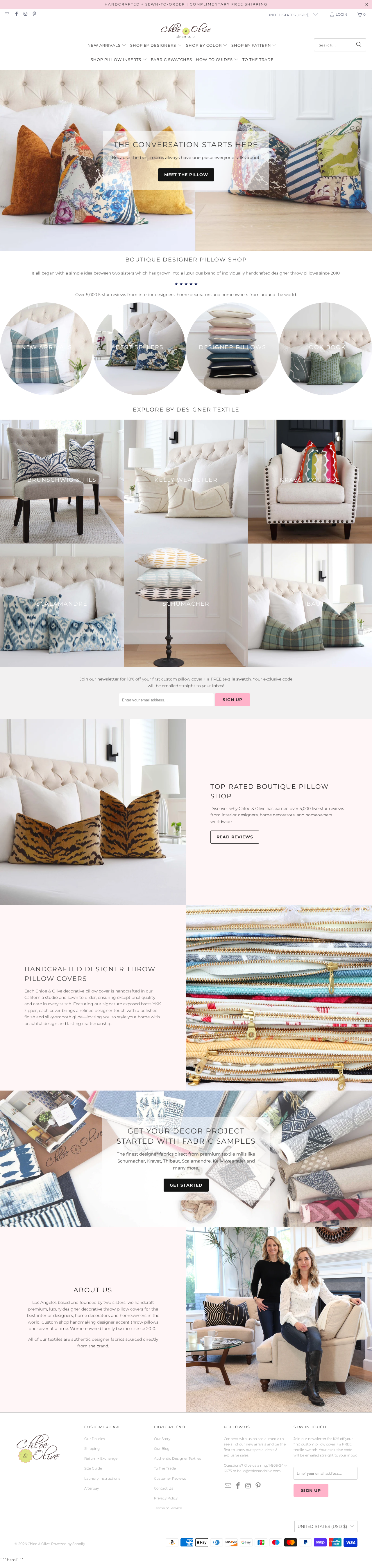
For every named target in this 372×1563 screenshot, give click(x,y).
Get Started (186, 1184)
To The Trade (165, 1468)
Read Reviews (235, 837)
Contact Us (163, 1488)
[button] (106, 46)
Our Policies (94, 1438)
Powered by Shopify (68, 1544)
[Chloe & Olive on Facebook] (15, 14)
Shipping (92, 1448)
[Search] (359, 45)
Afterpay (91, 1488)
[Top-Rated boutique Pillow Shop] (93, 812)
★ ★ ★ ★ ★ (186, 283)
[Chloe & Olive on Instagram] (25, 14)
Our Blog (161, 1448)
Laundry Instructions (102, 1478)
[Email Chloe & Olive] (6, 14)
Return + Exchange (100, 1458)
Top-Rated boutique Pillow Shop (269, 791)
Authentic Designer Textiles (177, 1458)
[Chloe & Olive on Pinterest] (34, 14)
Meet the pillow (186, 174)
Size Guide (93, 1468)
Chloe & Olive (39, 1544)
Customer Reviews (170, 1478)
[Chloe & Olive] (186, 31)
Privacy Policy (166, 1498)
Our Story (162, 1438)
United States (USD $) (288, 15)
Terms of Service (168, 1508)
